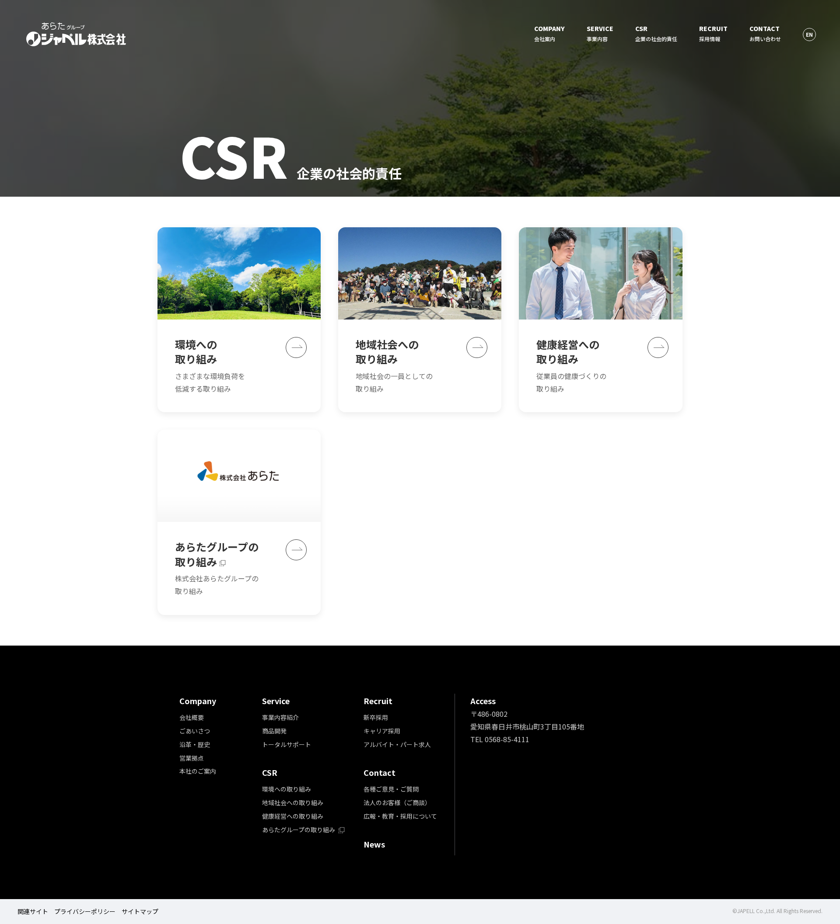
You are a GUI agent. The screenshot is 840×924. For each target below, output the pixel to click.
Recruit (378, 700)
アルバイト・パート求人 (397, 744)
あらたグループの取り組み (299, 829)
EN (809, 34)
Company (197, 700)
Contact (380, 772)
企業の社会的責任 (656, 33)
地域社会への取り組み (292, 802)
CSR (269, 772)
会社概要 (191, 717)
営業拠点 (191, 758)
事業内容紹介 (280, 717)
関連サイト (33, 911)
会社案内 (549, 33)
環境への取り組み (286, 789)
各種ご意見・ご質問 (391, 789)
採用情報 (713, 33)
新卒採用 (376, 717)
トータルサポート (286, 744)
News (374, 844)
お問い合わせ (765, 33)
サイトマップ (140, 911)
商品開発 (274, 730)
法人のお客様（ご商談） (397, 802)
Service (276, 700)
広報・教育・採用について (400, 816)
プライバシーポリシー (85, 911)
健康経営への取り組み (292, 816)
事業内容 (600, 33)
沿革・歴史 (194, 744)
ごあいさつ (194, 730)
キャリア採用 (382, 730)
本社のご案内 (197, 771)
